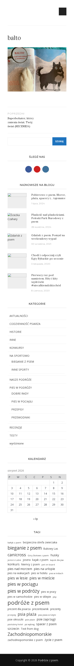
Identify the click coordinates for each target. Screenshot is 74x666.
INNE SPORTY (20, 369)
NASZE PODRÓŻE (20, 379)
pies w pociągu (23, 584)
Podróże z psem (48, 660)
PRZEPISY (17, 409)
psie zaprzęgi (46, 619)
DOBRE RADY (19, 393)
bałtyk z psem (14, 542)
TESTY (13, 435)
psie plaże (30, 619)
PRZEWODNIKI (20, 417)
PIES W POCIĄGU (22, 401)
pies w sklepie (42, 596)
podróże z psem (29, 602)
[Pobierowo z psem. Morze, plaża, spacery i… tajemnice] (17, 200)
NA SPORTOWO (19, 355)
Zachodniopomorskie (30, 634)
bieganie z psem (25, 548)
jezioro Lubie (14, 560)
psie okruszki (15, 619)
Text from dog (30, 628)
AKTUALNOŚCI (18, 316)
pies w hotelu (39, 573)
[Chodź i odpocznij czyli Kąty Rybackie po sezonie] (17, 258)
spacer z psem (46, 624)
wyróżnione (16, 443)
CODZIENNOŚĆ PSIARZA (24, 324)
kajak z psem (40, 560)
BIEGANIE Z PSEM (22, 361)
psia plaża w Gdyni (47, 615)
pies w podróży (23, 591)
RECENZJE (15, 427)
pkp (55, 597)
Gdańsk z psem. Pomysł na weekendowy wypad (48, 237)
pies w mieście (42, 578)
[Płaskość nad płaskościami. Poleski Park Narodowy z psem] (17, 217)
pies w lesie (18, 578)
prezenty (55, 609)
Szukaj (59, 141)
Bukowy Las (50, 548)
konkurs (14, 564)
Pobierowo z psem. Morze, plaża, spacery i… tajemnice (48, 196)
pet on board (48, 564)
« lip (35, 519)
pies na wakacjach (19, 573)
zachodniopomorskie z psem (25, 640)
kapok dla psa (57, 560)
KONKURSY (16, 348)
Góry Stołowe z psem (38, 555)
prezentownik (40, 609)
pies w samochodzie (20, 596)
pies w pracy (48, 591)
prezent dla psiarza (19, 609)
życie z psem (53, 640)
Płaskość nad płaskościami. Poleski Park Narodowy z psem (48, 218)
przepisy (12, 615)
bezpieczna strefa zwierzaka (40, 542)
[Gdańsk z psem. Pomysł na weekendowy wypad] (17, 237)
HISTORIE (15, 332)
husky (54, 555)
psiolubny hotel (15, 624)
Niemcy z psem (30, 564)
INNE (12, 340)
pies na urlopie (44, 569)
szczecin (13, 629)
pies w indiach (56, 573)
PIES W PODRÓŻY (20, 387)
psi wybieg (30, 624)
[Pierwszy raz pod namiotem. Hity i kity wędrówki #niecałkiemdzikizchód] (17, 280)
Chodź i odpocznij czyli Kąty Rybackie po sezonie (47, 256)
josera (27, 560)
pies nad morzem (20, 569)
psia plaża (27, 614)
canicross (17, 555)
